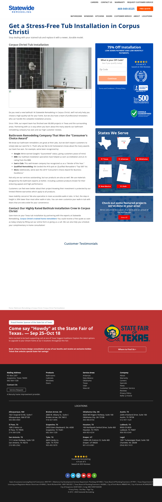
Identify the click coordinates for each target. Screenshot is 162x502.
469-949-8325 (126, 8)
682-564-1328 (12, 380)
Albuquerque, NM (16, 412)
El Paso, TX (13, 424)
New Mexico (88, 378)
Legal (122, 437)
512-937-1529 (125, 420)
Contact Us (106, 2)
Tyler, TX (49, 437)
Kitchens (99, 16)
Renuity (12, 394)
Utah (85, 385)
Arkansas (87, 375)
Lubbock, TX (125, 424)
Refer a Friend (126, 395)
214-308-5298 (14, 432)
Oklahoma (87, 380)
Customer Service (123, 16)
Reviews (123, 390)
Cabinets (49, 378)
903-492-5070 (51, 445)
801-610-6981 (88, 445)
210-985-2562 (14, 445)
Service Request (16, 390)
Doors (109, 16)
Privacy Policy (120, 88)
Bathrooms (76, 16)
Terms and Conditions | (107, 88)
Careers (94, 2)
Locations (147, 16)
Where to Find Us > (127, 349)
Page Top (90, 489)
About (137, 16)
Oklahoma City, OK (91, 412)
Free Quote (145, 8)
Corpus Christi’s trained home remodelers (38, 218)
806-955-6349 (125, 432)
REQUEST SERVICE (140, 2)
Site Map (82, 489)
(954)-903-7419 (126, 445)
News (122, 385)
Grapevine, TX (52, 424)
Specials (123, 383)
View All (124, 217)
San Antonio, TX (16, 437)
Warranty (120, 2)
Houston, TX (88, 424)
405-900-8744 (88, 420)
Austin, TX (124, 412)
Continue (112, 78)
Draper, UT (87, 437)
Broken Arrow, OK (54, 412)
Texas (85, 383)
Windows (88, 16)
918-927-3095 (51, 420)
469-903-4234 (88, 432)
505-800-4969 (14, 420)
